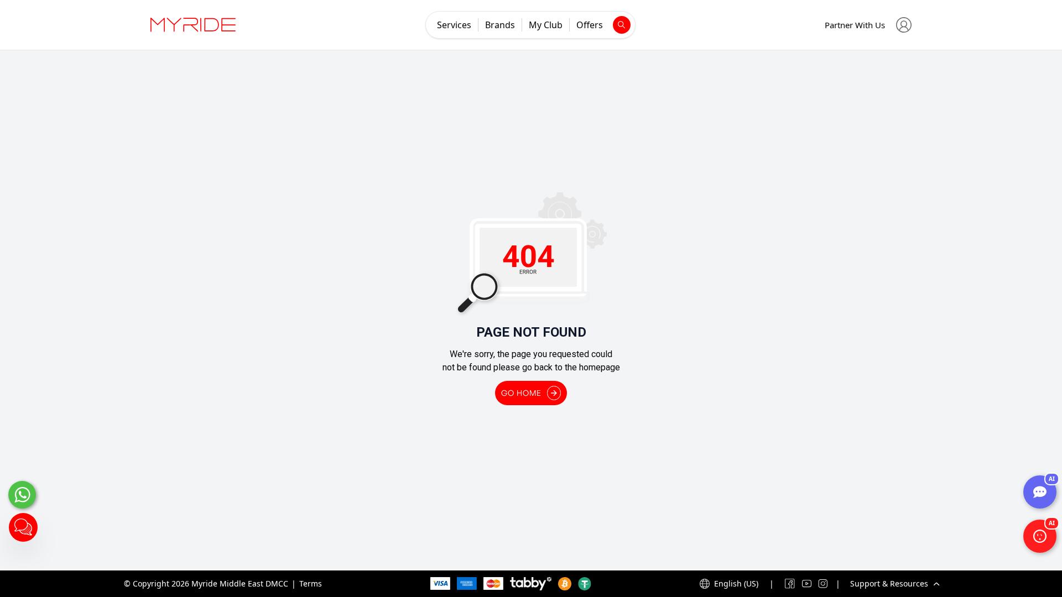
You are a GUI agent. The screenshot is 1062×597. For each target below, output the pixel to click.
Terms (310, 583)
